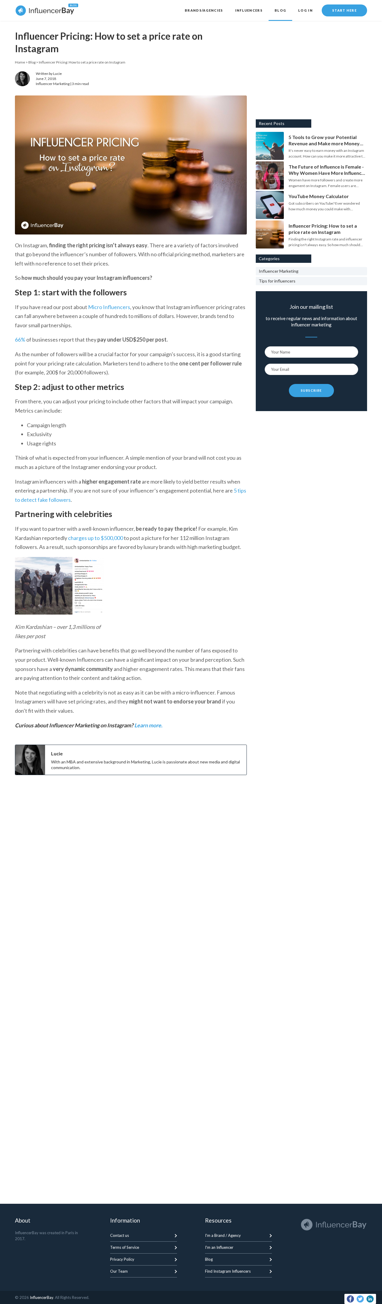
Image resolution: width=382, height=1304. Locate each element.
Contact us (119, 1235)
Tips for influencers (277, 280)
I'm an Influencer (219, 1247)
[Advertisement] (131, 823)
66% (20, 339)
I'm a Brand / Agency (223, 1235)
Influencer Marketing (53, 83)
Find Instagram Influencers (228, 1271)
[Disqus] (131, 949)
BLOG (280, 10)
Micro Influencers (109, 307)
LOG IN (305, 10)
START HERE (344, 10)
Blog (32, 62)
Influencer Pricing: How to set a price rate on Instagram (82, 62)
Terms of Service (124, 1247)
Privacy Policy (122, 1259)
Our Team (119, 1271)
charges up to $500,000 (95, 538)
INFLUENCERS (249, 10)
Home (20, 62)
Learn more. (148, 725)
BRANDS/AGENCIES (204, 10)
